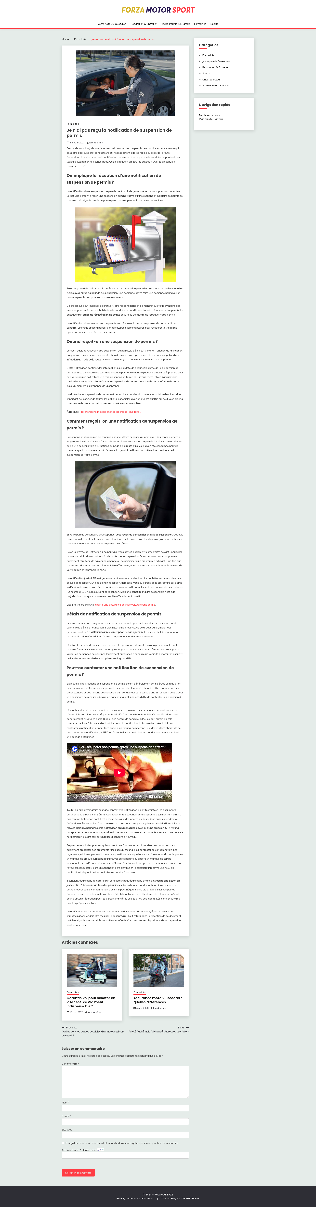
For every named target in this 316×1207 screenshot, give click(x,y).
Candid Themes (191, 1198)
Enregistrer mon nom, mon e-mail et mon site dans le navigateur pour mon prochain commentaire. (122, 1143)
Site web (67, 1129)
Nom (65, 1102)
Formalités (200, 23)
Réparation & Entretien (144, 23)
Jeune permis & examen (176, 23)
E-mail (66, 1116)
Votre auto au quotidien (112, 23)
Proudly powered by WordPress (135, 1198)
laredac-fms (96, 142)
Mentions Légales (209, 115)
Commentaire (70, 1063)
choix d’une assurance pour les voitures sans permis (125, 604)
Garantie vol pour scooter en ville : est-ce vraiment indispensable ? (91, 1002)
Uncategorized (211, 79)
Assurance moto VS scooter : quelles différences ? (157, 1000)
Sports (214, 23)
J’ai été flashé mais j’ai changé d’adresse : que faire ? (111, 411)
